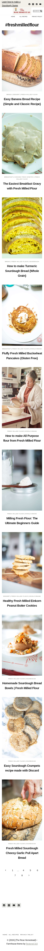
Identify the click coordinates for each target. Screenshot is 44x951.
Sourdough (34, 261)
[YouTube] (40, 4)
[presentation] (22, 60)
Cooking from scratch (23, 177)
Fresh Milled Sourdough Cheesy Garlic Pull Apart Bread (22, 853)
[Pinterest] (36, 4)
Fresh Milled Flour (29, 94)
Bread (9, 94)
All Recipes (23, 16)
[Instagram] (33, 4)
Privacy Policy (37, 16)
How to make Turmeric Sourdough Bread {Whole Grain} (22, 270)
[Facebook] (29, 4)
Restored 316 (32, 944)
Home (13, 16)
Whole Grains (36, 349)
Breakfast (8, 177)
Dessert (16, 94)
